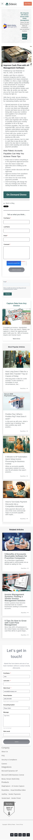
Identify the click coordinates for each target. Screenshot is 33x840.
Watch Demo (16, 338)
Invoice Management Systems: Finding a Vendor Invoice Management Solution (15, 597)
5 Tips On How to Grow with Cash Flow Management (15, 623)
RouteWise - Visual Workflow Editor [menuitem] (14, 790)
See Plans (28, 3)
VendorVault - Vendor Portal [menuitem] (11, 798)
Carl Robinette (18, 71)
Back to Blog (10, 203)
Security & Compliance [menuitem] (9, 760)
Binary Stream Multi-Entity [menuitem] (10, 779)
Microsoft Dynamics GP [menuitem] (10, 771)
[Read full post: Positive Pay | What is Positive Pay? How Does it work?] (16, 401)
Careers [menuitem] (4, 764)
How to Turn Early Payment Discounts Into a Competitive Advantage (16, 504)
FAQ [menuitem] (3, 755)
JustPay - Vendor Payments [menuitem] (11, 794)
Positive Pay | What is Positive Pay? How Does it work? (15, 416)
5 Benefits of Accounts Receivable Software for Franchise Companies (16, 556)
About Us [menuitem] (5, 751)
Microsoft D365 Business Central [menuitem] (13, 775)
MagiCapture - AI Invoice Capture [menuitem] (13, 786)
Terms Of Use (19, 824)
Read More (23, 388)
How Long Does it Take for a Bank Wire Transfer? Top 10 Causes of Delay (16, 374)
